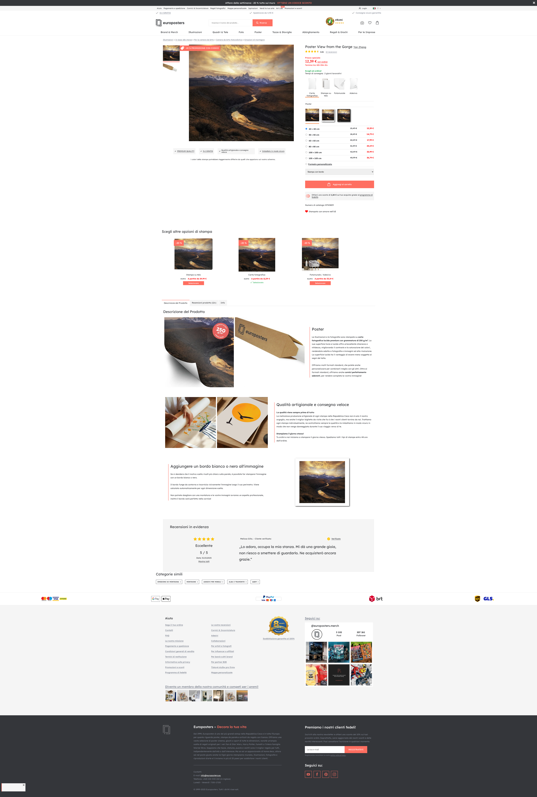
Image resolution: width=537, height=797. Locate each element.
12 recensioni (331, 52)
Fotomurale (339, 93)
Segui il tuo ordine (174, 625)
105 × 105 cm (315, 158)
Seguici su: (312, 618)
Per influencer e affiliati (222, 651)
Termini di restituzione (176, 656)
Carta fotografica (312, 94)
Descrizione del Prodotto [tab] (175, 303)
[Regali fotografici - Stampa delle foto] (362, 22)
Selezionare (193, 283)
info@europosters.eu (211, 775)
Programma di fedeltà (176, 672)
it (378, 8)
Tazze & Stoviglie (282, 32)
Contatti (169, 630)
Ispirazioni (253, 8)
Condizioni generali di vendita (179, 651)
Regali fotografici (218, 8)
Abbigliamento (310, 32)
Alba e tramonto (237, 582)
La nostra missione (174, 641)
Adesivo (353, 93)
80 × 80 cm (314, 147)
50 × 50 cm (314, 135)
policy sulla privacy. (338, 755)
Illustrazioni (195, 32)
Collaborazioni (218, 641)
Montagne (191, 582)
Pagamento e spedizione (174, 8)
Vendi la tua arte (267, 8)
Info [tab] (223, 302)
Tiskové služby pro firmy (223, 667)
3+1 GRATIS (165, 13)
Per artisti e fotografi (221, 646)
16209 (254, 582)
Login (364, 8)
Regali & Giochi (339, 32)
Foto (241, 32)
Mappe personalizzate (237, 8)
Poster (258, 32)
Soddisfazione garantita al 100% (279, 638)
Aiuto (159, 8)
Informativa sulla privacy (177, 662)
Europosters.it (175, 22)
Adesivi (214, 635)
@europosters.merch (325, 625)
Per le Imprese (366, 32)
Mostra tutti (203, 561)
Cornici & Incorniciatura (197, 8)
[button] (24, 785)
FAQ (167, 635)
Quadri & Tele (220, 32)
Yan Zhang (359, 47)
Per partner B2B (219, 662)
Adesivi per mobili (212, 582)
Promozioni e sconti (293, 8)
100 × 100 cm (315, 152)
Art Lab (280, 7)
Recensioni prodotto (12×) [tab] (204, 302)
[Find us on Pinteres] (325, 774)
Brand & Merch (169, 32)
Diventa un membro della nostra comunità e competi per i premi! (211, 686)
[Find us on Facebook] (317, 774)
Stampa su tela (326, 94)
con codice (322, 62)
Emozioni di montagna (168, 582)
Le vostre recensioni (221, 625)
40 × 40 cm (314, 129)
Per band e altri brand (222, 656)
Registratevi (355, 749)
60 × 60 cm (314, 141)
